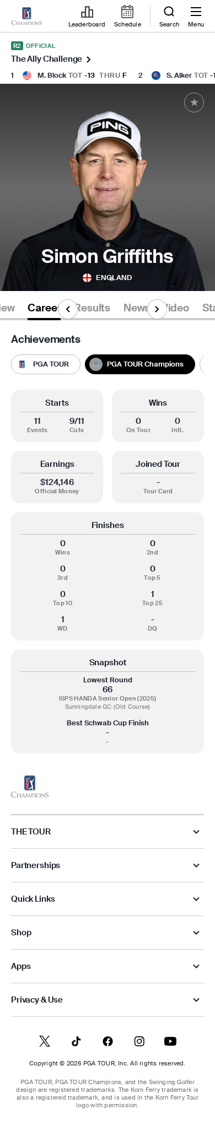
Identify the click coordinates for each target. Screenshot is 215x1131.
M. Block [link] (51, 75)
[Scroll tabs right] (157, 309)
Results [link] (92, 308)
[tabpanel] (107, 543)
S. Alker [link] (179, 75)
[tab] (44, 310)
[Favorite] (194, 102)
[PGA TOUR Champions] (30, 786)
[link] (26, 16)
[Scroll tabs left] (68, 309)
